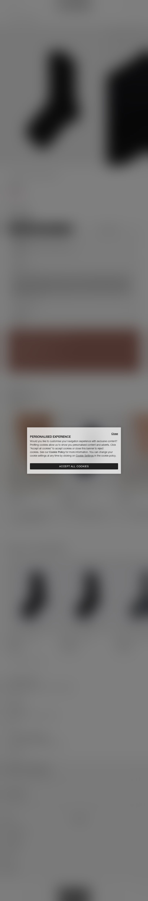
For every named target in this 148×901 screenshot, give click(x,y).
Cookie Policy (57, 452)
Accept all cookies (74, 466)
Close (114, 433)
